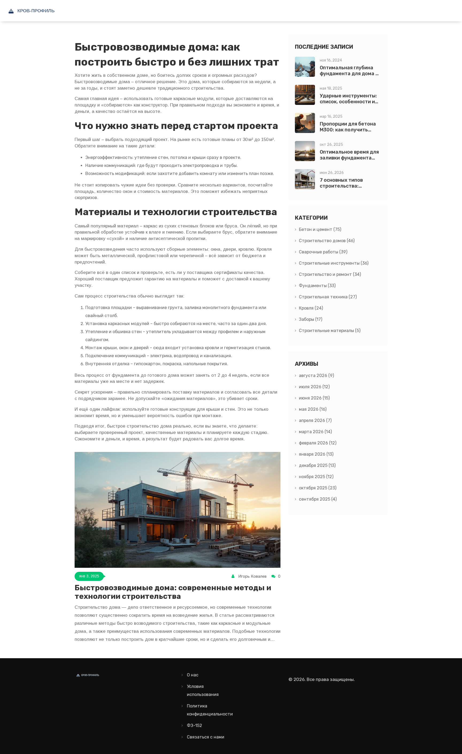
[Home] (44, 11)
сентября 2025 (318, 499)
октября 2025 (317, 487)
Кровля (311, 308)
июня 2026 (314, 398)
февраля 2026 (317, 442)
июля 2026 (314, 386)
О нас (192, 674)
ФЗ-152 (194, 725)
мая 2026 (312, 409)
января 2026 (316, 454)
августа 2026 (316, 375)
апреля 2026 (315, 420)
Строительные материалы (329, 330)
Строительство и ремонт (330, 274)
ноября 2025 (316, 476)
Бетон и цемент (320, 229)
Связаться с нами (205, 737)
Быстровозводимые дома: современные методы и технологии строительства (173, 592)
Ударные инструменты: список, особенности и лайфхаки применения (348, 102)
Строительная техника (328, 296)
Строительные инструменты (333, 263)
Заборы (310, 319)
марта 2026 (315, 431)
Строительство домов (327, 240)
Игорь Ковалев (252, 576)
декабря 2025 (317, 465)
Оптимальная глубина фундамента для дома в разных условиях (349, 73)
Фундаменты (317, 285)
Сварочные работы (323, 251)
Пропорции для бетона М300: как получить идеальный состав (348, 130)
